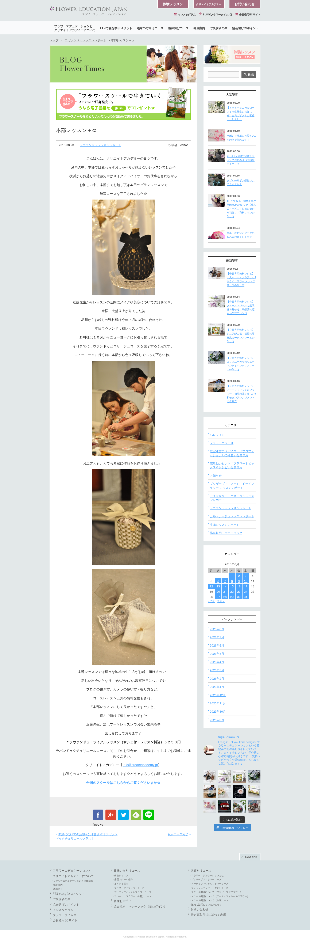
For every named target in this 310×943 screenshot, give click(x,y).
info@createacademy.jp (140, 764)
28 (225, 597)
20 (218, 591)
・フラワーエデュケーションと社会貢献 (72, 880)
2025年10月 (218, 711)
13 (218, 586)
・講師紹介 (57, 888)
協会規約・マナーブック (226, 533)
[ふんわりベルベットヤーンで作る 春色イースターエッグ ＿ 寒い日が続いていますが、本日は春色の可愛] (210, 806)
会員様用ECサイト (249, 14)
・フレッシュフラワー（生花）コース (131, 896)
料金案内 (199, 28)
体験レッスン (173, 3)
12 (211, 586)
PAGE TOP (251, 857)
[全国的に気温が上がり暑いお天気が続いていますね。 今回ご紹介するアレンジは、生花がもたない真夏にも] (224, 776)
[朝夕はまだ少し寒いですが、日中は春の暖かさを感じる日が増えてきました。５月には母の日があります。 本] (224, 791)
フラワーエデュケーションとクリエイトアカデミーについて (75, 28)
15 (232, 586)
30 (239, 597)
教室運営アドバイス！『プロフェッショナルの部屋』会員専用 (232, 453)
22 (232, 591)
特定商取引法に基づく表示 (208, 914)
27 (218, 597)
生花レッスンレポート (224, 524)
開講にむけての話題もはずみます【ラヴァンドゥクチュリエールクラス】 (86, 836)
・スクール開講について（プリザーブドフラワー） (215, 892)
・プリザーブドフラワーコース (128, 887)
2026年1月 (217, 687)
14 (225, 586)
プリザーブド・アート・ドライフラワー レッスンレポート (232, 485)
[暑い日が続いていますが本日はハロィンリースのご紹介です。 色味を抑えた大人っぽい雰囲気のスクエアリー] (210, 776)
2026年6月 (217, 645)
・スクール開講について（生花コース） (210, 900)
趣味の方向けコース (150, 28)
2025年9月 (217, 720)
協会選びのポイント (245, 28)
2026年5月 (217, 653)
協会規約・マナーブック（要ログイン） (140, 906)
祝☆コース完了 (178, 834)
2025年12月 (218, 695)
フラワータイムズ (64, 915)
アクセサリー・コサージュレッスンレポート (232, 498)
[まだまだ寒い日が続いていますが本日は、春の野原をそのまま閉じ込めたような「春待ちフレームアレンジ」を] (254, 791)
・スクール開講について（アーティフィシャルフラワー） (219, 896)
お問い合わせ (245, 3)
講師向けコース (178, 28)
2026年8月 (217, 629)
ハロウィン (217, 434)
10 (245, 581)
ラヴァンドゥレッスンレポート (85, 40)
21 (225, 591)
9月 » (221, 601)
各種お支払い (122, 901)
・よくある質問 (120, 883)
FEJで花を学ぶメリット (116, 28)
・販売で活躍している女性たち (205, 904)
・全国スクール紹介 (122, 879)
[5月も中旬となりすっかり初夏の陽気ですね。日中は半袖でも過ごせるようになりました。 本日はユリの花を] (254, 776)
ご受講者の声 (219, 28)
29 (232, 597)
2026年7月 (217, 637)
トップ (54, 40)
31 (245, 597)
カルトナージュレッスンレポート (232, 516)
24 (245, 591)
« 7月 (211, 601)
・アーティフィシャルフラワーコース (131, 892)
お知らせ (216, 475)
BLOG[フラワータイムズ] (217, 14)
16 (239, 586)
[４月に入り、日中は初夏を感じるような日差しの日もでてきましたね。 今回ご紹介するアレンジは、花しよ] (210, 791)
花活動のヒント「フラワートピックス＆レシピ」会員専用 (232, 465)
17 (245, 586)
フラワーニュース (221, 443)
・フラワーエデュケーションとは (206, 875)
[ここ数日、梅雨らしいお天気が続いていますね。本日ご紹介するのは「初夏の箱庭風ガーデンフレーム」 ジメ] (239, 776)
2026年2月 (217, 678)
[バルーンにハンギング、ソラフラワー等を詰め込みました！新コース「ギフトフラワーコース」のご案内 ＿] (239, 806)
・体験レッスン (120, 875)
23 (239, 591)
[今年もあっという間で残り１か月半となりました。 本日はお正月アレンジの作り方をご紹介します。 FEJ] (224, 806)
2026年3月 (217, 670)
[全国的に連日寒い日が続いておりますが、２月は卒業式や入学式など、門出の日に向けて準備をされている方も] (239, 791)
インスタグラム (186, 14)
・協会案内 (57, 884)
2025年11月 (218, 703)
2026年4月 (217, 662)
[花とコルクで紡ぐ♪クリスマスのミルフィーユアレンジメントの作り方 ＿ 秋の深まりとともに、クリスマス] (254, 806)
